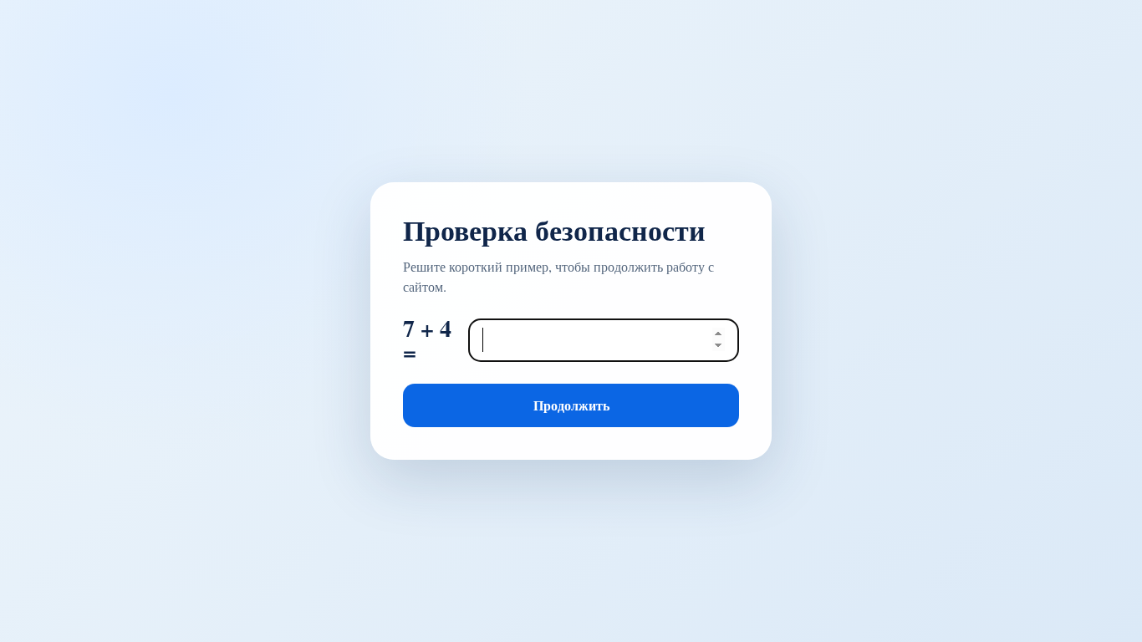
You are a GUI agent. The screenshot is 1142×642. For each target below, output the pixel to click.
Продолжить (571, 405)
